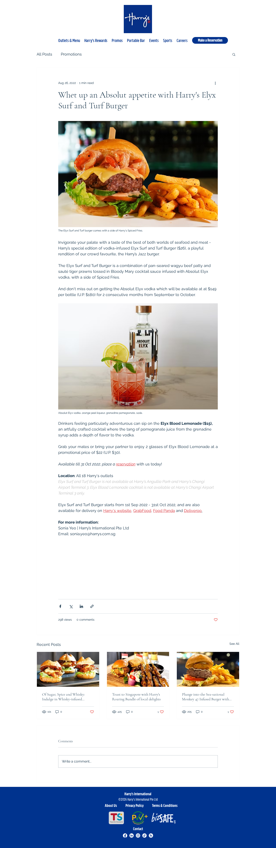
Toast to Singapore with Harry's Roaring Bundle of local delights (136, 696)
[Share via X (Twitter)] (71, 606)
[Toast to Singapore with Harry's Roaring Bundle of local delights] (138, 669)
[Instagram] (138, 835)
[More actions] (215, 82)
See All (234, 643)
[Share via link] (92, 606)
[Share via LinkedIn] (81, 606)
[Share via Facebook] (60, 606)
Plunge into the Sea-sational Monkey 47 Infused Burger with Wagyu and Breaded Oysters (205, 696)
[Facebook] (125, 835)
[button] (69, 38)
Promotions (71, 54)
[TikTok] (144, 835)
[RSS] (151, 835)
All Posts (44, 54)
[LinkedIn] (131, 835)
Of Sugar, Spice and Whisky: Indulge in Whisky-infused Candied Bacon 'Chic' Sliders (63, 696)
